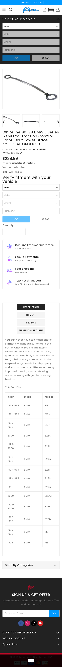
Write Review (11, 153)
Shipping (6, 163)
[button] (51, 10)
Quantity (7, 225)
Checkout (25, 2)
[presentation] (3, 122)
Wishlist (38, 2)
